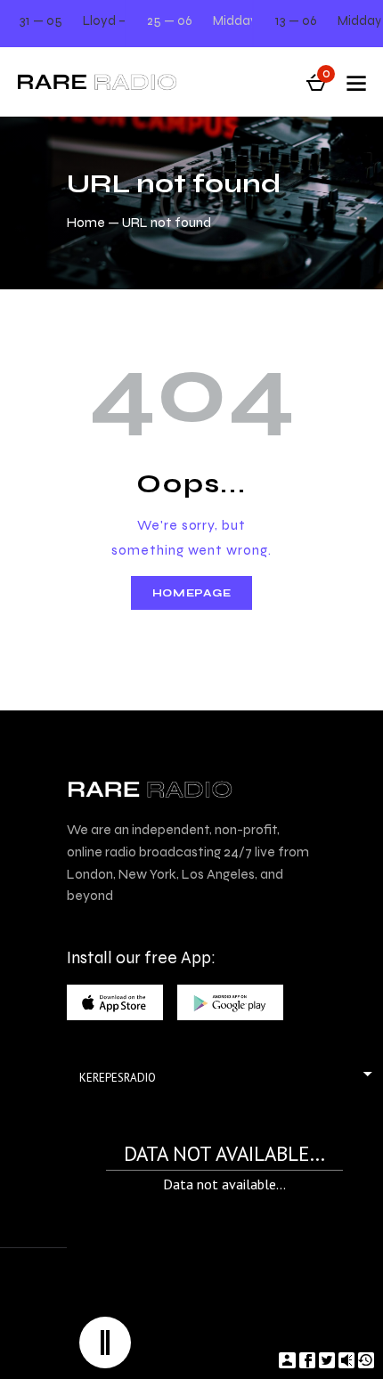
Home (86, 222)
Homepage (192, 593)
